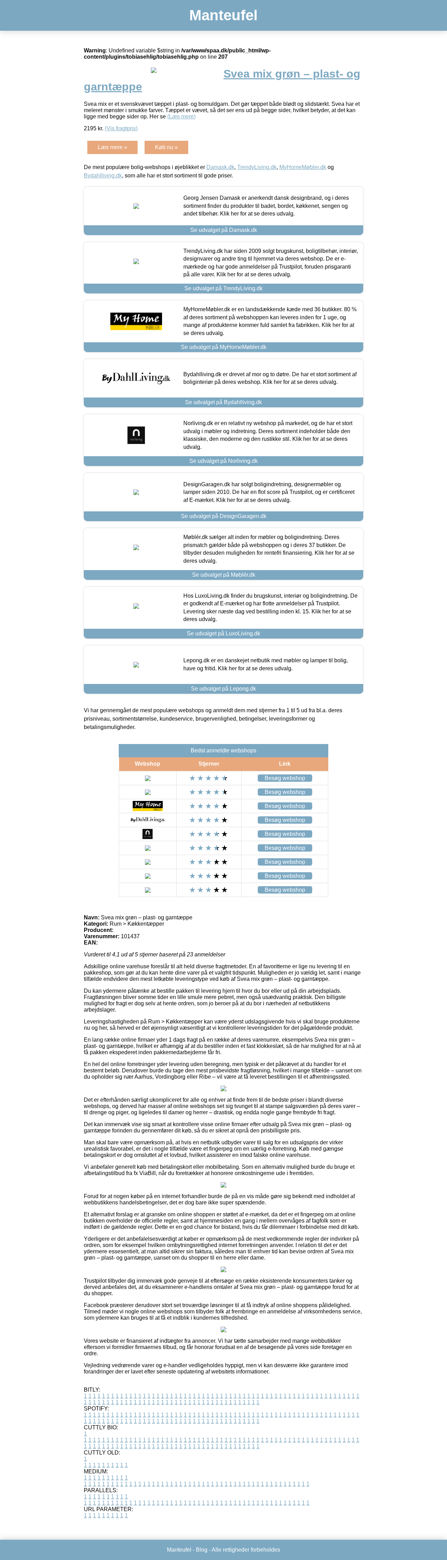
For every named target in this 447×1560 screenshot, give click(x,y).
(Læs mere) (181, 116)
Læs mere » (112, 147)
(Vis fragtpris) (121, 128)
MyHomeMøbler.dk (302, 167)
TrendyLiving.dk (257, 167)
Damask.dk (220, 167)
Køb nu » (166, 147)
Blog (201, 1550)
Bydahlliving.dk (103, 175)
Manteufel (223, 15)
